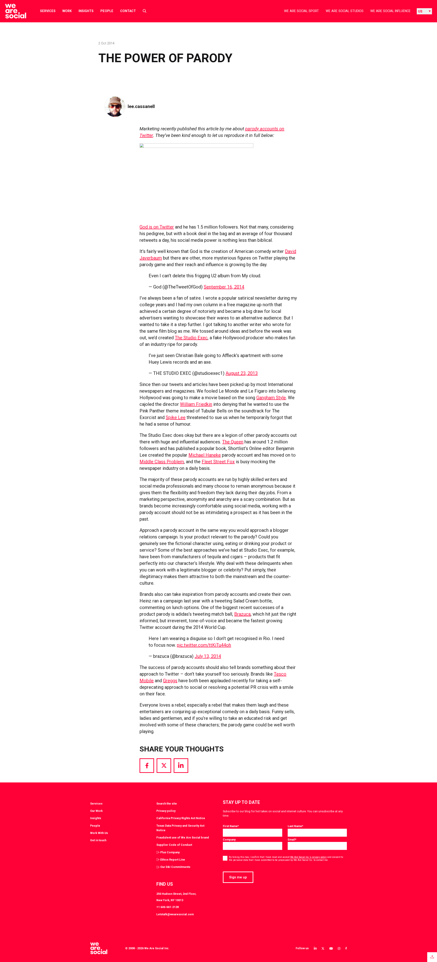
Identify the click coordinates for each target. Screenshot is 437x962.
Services (48, 11)
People (106, 11)
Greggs (170, 680)
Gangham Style (271, 397)
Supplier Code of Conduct (174, 844)
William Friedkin (196, 404)
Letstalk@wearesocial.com (175, 914)
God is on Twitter (157, 227)
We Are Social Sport (301, 11)
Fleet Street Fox (218, 461)
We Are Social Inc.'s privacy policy (308, 857)
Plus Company (170, 852)
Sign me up (238, 877)
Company (229, 839)
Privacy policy (165, 811)
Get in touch (98, 840)
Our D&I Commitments (175, 867)
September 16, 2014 (224, 287)
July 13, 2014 (208, 656)
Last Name (295, 826)
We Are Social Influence (390, 11)
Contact (128, 11)
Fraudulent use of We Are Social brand (182, 837)
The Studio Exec (191, 337)
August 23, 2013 (242, 373)
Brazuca (242, 614)
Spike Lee (175, 417)
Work (67, 11)
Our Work (96, 811)
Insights (86, 11)
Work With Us (99, 833)
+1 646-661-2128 (167, 907)
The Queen (232, 442)
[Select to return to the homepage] (12, 11)
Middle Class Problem (162, 461)
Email (292, 839)
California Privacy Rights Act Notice (180, 818)
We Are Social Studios (344, 11)
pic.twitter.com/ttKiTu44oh (204, 645)
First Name (231, 826)
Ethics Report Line (172, 859)
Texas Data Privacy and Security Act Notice (180, 828)
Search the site (166, 803)
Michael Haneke (204, 455)
